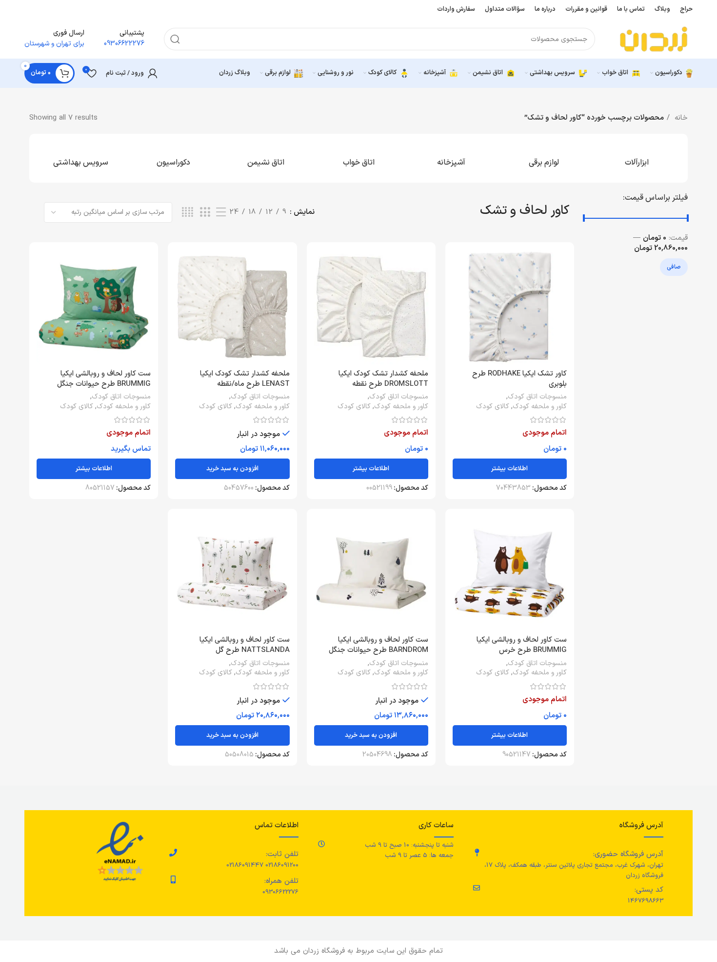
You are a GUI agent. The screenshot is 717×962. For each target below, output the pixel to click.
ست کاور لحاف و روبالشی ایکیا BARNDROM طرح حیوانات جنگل (378, 645)
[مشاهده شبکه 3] (205, 213)
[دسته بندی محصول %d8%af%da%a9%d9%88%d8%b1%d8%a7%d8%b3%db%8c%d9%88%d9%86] (173, 158)
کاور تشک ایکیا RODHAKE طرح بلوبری (519, 379)
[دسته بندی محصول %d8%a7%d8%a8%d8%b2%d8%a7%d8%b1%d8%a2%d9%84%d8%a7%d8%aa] (636, 158)
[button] (232, 469)
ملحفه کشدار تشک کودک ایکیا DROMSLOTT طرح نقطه (383, 379)
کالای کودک (492, 407)
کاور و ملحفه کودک (540, 407)
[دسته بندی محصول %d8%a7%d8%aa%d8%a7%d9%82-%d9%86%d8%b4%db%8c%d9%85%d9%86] (265, 158)
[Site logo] (654, 38)
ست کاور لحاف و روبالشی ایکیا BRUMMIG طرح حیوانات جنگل (104, 379)
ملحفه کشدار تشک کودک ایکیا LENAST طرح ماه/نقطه (245, 379)
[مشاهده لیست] (221, 213)
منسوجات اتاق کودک (537, 397)
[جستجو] (175, 39)
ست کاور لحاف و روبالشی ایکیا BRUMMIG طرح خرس (522, 645)
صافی (674, 267)
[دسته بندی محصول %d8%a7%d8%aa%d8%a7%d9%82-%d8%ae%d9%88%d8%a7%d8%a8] (358, 158)
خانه (680, 118)
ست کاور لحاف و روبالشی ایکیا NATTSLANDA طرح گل (244, 645)
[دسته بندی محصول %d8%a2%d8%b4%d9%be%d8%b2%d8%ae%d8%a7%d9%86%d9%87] (451, 158)
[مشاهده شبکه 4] (187, 213)
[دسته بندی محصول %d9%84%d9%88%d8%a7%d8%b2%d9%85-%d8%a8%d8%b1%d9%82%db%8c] (543, 158)
